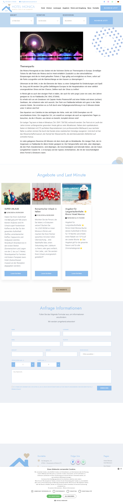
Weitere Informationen (69, 488)
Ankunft (13, 15)
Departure (41, 15)
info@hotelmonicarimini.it (29, 2)
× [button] (121, 468)
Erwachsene (18, 360)
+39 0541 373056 (10, 2)
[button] (61, 500)
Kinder (41, 360)
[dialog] (61, 485)
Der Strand (107, 466)
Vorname (66, 329)
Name (13, 329)
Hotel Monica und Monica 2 (108, 462)
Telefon (65, 339)
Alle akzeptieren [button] (54, 496)
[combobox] (118, 469)
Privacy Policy (16, 389)
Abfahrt (48, 350)
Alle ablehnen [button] (69, 496)
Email (13, 339)
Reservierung (68, 15)
